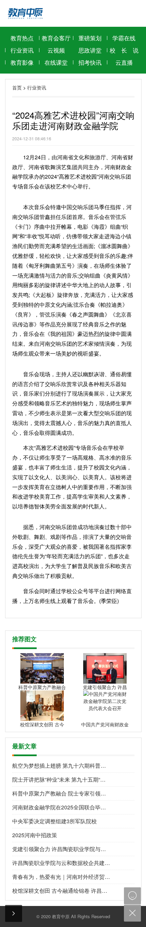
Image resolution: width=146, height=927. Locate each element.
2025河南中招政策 (34, 835)
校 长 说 (124, 50)
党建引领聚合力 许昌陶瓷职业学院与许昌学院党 (61, 849)
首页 (17, 87)
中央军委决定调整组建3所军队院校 (54, 821)
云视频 (56, 50)
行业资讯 (22, 50)
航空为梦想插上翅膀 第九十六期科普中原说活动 (61, 765)
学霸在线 (123, 38)
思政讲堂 (90, 50)
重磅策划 (90, 38)
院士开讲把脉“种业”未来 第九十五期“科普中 (61, 779)
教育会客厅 (56, 38)
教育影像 (22, 62)
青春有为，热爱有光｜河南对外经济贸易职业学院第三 (61, 877)
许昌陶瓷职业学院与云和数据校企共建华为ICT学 (61, 863)
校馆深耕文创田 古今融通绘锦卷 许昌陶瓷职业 (61, 890)
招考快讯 (90, 62)
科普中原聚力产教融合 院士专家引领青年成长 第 (61, 793)
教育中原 (61, 916)
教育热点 (22, 38)
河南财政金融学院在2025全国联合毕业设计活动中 (61, 807)
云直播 (124, 62)
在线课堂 (56, 62)
